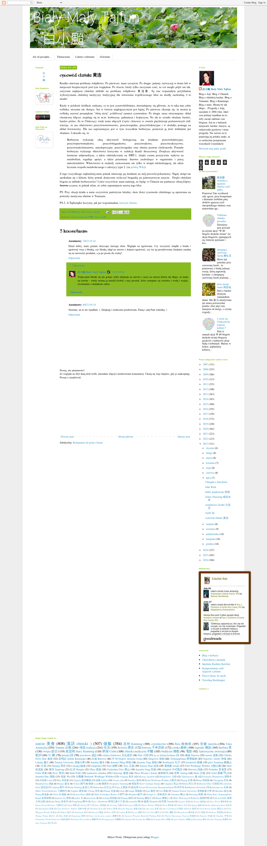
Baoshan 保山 (222, 790)
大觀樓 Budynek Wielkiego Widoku (95, 776)
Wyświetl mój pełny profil (212, 148)
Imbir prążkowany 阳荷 (217, 492)
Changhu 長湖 (184, 801)
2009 (206, 374)
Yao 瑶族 (163, 790)
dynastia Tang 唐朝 (147, 762)
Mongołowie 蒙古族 (186, 812)
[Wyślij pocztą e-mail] (114, 212)
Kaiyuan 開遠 (97, 812)
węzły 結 (210, 512)
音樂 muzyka (208, 744)
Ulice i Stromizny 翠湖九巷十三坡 (108, 801)
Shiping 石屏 (186, 780)
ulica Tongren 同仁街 (44, 823)
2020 (206, 428)
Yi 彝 (51, 755)
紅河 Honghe (77, 769)
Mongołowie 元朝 (168, 776)
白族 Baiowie (99, 758)
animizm (128, 819)
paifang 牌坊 (201, 819)
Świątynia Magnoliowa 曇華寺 (217, 776)
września (211, 529)
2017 (206, 414)
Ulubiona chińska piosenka (221, 218)
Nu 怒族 (201, 812)
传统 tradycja (87, 747)
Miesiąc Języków (146, 776)
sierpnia (210, 524)
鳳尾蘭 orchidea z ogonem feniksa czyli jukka (223, 183)
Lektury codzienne (84, 56)
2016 (206, 409)
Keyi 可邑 (111, 812)
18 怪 (43, 765)
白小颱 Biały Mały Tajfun (92, 272)
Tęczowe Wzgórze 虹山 (135, 815)
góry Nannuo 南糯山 (183, 819)
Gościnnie (105, 56)
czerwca (210, 472)
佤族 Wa (65, 776)
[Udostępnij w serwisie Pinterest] (127, 212)
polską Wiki (138, 167)
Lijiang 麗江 (42, 762)
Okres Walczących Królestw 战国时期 (191, 798)
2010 (206, 379)
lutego (209, 453)
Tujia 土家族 (121, 787)
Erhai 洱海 (41, 773)
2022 (206, 438)
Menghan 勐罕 (135, 794)
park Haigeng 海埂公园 (131, 808)
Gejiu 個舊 (72, 805)
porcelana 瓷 (93, 798)
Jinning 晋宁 (85, 805)
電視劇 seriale (171, 765)
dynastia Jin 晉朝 (63, 798)
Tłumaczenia (63, 56)
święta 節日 (50, 751)
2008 (206, 369)
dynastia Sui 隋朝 (142, 819)
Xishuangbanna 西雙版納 (183, 758)
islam (122, 790)
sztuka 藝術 (179, 747)
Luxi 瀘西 (138, 812)
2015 (206, 404)
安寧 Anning (181, 773)
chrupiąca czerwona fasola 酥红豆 (224, 253)
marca (209, 457)
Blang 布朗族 (202, 780)
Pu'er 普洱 (58, 773)
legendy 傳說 (203, 747)
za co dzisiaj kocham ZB (166, 755)
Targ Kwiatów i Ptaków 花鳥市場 (71, 808)
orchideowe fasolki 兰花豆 (217, 506)
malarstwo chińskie (96, 773)
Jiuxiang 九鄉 (116, 805)
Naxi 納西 (112, 765)
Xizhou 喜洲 (112, 808)
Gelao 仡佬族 (59, 794)
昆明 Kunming (132, 744)
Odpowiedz (74, 258)
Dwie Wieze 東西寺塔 (219, 801)
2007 (206, 364)
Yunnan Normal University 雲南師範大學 (192, 790)
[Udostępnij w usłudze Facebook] (124, 212)
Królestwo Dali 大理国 (208, 783)
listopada (211, 539)
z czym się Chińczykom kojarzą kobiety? (223, 323)
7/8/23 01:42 (89, 241)
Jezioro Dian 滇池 (149, 765)
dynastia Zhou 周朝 (162, 819)
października (213, 534)
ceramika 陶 (134, 801)
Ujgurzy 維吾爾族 (82, 780)
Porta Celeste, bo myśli (214, 675)
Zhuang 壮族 (109, 790)
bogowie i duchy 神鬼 (214, 758)
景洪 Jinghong (56, 769)
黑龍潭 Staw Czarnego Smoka (146, 783)
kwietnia (210, 463)
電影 (189, 751)
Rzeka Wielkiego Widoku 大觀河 (161, 780)
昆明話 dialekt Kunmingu (72, 758)
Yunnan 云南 (100, 216)
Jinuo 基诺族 (100, 805)
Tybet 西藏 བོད (218, 773)
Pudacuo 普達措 (216, 812)
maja (209, 467)
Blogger (155, 837)
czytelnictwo (158, 744)
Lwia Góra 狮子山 (153, 812)
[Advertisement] (125, 407)
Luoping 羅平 (57, 787)
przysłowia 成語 (88, 755)
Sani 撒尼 (150, 790)
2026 (206, 560)
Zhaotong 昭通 (196, 794)
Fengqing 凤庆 (127, 776)
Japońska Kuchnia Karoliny (216, 664)
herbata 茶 (225, 747)
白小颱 (44, 76)
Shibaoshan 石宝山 (102, 787)
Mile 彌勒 (169, 812)
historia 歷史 (126, 747)
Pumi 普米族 (168, 805)
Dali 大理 (143, 755)
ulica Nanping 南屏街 (219, 819)
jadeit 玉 (79, 798)
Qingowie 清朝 (156, 758)
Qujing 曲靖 (196, 805)
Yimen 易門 (79, 783)
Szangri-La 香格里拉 (156, 794)
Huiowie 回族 (195, 769)
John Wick (210, 487)
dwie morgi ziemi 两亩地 (224, 285)
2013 (206, 394)
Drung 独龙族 (42, 794)
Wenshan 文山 (96, 808)
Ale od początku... (42, 56)
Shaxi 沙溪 (199, 773)
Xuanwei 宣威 (206, 815)
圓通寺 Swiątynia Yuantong (115, 783)
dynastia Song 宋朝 (146, 769)
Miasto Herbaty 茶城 (150, 805)
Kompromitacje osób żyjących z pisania (213, 670)
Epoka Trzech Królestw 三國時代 (49, 805)
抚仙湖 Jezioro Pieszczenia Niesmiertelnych (152, 787)
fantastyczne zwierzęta (212, 751)
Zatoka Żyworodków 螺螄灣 (86, 819)
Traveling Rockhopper (213, 680)
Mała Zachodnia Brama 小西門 (109, 794)
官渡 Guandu (167, 801)
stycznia (210, 448)
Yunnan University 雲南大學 (69, 762)
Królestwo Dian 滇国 (80, 794)
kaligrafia (96, 765)
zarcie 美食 (45, 743)
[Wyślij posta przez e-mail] (107, 211)
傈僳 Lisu (93, 783)
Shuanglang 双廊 (46, 808)
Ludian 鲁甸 (124, 812)
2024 (206, 550)
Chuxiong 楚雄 (120, 773)
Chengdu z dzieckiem (216, 482)
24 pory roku (118, 780)
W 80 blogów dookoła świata (127, 758)
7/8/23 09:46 (117, 272)
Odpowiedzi (78, 265)
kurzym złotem (128, 203)
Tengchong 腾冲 (79, 801)
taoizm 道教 (211, 755)
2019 (206, 424)
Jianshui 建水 (98, 762)
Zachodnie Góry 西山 (118, 769)
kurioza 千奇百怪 (153, 747)
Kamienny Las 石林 (219, 787)
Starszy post (184, 436)
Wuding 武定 (155, 815)
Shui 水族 (63, 815)
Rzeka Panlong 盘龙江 (78, 787)
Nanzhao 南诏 (134, 780)
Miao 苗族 (95, 769)
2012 (206, 389)
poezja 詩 (67, 755)
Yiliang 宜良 (93, 790)
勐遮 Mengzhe (151, 801)
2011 (206, 384)
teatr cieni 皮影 (152, 808)
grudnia (210, 543)
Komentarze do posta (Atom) (88, 442)
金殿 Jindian (102, 780)
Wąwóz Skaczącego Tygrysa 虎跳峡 (180, 815)
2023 (206, 443)
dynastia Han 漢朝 (45, 776)
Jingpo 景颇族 (135, 790)
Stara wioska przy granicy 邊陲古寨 (105, 815)
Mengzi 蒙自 (63, 783)
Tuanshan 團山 (178, 794)
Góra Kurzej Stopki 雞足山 (211, 808)
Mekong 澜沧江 (144, 798)
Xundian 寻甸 (222, 815)
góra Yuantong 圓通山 (220, 762)
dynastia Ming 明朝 (120, 762)
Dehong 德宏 (127, 798)
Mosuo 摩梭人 (162, 798)
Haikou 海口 (65, 812)
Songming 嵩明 (78, 815)
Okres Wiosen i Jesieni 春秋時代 (151, 773)
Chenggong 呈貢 (220, 780)
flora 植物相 (183, 744)
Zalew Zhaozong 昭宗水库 (218, 498)
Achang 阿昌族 (109, 798)
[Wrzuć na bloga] (117, 212)
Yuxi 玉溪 (128, 765)
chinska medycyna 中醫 (81, 216)
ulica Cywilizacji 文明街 (173, 808)
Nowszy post (67, 436)
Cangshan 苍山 (171, 783)
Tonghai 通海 (77, 790)
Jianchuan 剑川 (81, 812)
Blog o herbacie (210, 655)
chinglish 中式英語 (172, 769)
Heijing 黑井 (59, 765)
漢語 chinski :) (79, 743)
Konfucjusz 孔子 (171, 762)
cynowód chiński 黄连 (216, 518)
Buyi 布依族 (63, 780)
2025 (206, 555)
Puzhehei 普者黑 (217, 769)
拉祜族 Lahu (46, 780)
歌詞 (38, 755)
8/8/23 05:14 (89, 304)
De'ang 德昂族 (200, 801)
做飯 (107, 743)
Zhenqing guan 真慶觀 (111, 819)
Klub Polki (75, 773)
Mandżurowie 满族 (44, 783)
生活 (107, 747)
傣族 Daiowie (192, 755)
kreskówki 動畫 (194, 762)
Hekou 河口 (187, 783)
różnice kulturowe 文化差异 (117, 755)
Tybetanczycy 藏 (189, 776)
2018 (206, 418)
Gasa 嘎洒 (191, 808)
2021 (206, 433)
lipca (209, 477)
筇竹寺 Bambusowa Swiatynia (191, 787)
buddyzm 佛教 (170, 751)
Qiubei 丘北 (182, 805)
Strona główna (125, 436)
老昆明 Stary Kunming (80, 751)
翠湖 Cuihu (109, 751)
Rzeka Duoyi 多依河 (58, 801)
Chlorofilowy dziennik (213, 659)
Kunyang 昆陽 (131, 805)
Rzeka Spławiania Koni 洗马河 (218, 805)
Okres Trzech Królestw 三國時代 (51, 790)
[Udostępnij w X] (120, 212)
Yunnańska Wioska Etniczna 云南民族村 (52, 819)
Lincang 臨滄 (78, 765)
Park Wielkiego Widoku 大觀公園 (203, 765)
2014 (206, 399)
